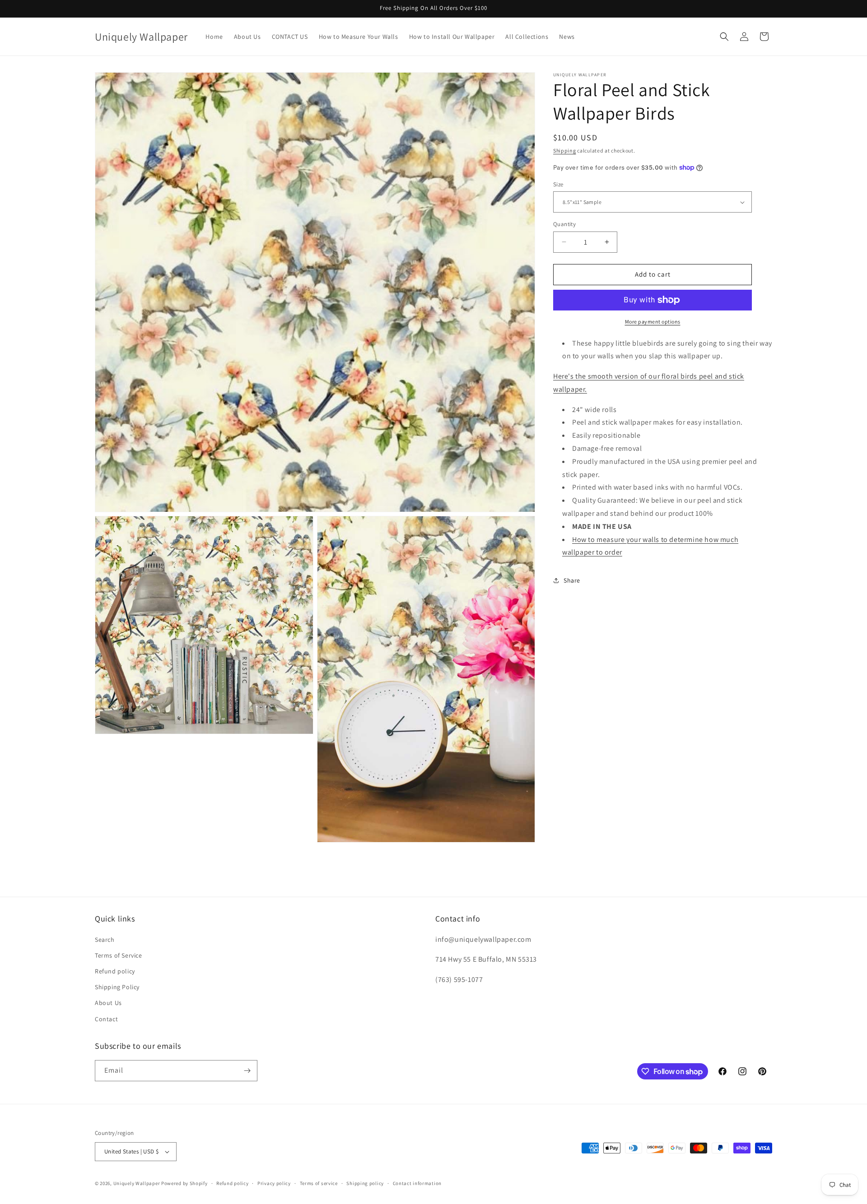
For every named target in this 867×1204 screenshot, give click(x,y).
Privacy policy (274, 1183)
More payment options (653, 321)
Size (558, 184)
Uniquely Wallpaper (136, 1183)
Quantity (564, 224)
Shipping (564, 150)
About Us (108, 1003)
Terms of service (319, 1183)
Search (105, 939)
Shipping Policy (117, 987)
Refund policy (115, 971)
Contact (106, 1019)
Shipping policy (365, 1183)
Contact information (417, 1183)
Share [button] (572, 580)
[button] (724, 36)
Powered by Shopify (184, 1183)
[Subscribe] (247, 1070)
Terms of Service (118, 955)
